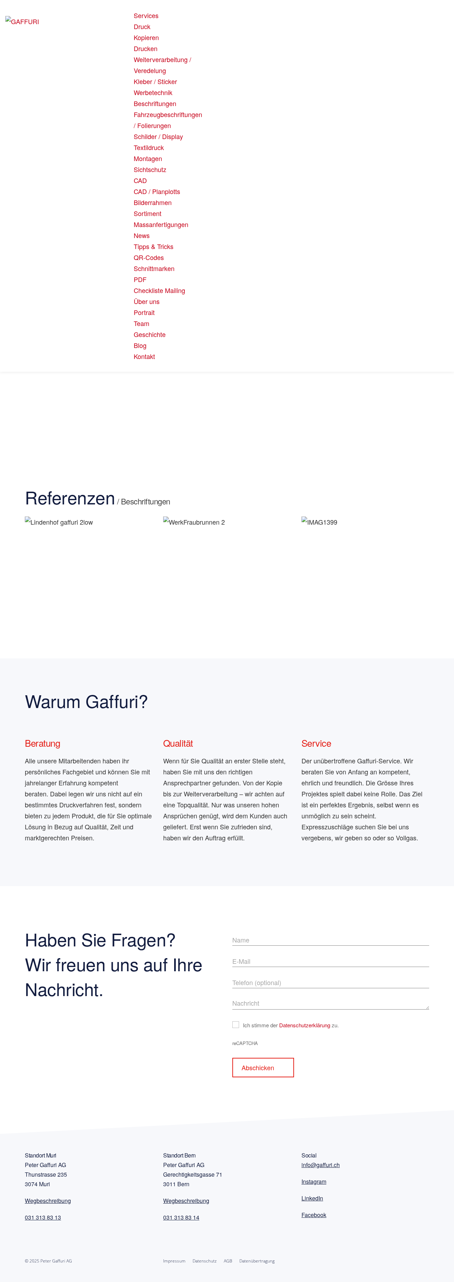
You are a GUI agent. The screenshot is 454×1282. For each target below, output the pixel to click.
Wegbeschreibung (48, 1201)
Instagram (313, 1181)
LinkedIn (312, 1198)
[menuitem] (146, 15)
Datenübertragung (257, 1261)
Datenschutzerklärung (304, 1025)
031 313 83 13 (43, 1217)
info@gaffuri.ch (320, 1165)
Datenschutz (205, 1261)
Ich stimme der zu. (291, 1025)
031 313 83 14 (181, 1217)
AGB (228, 1261)
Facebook (313, 1215)
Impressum (174, 1261)
